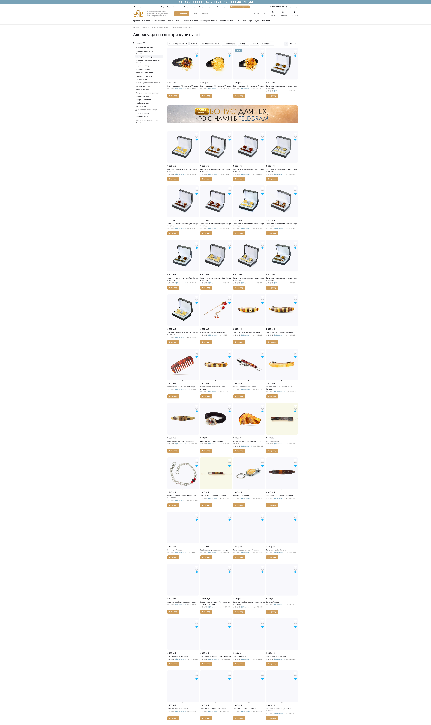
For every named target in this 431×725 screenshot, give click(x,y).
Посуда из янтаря (142, 106)
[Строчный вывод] (291, 44)
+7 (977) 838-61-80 (277, 7)
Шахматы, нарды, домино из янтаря (146, 121)
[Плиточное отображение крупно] (281, 44)
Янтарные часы (141, 116)
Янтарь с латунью (142, 96)
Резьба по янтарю (142, 103)
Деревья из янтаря (142, 69)
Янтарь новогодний (143, 100)
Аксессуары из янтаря (144, 57)
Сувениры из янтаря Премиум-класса (147, 61)
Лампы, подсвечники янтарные (147, 83)
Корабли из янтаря (142, 79)
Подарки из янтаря (143, 86)
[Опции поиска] (253, 13)
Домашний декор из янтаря (146, 110)
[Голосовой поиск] (258, 13)
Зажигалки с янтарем (143, 76)
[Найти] (264, 13)
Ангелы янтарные (142, 113)
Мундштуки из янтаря (144, 73)
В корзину (173, 96)
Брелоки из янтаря (142, 66)
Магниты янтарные (142, 89)
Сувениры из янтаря (144, 47)
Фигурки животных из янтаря (147, 93)
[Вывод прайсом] (296, 44)
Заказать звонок (292, 7)
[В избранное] (196, 53)
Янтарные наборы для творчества (144, 52)
